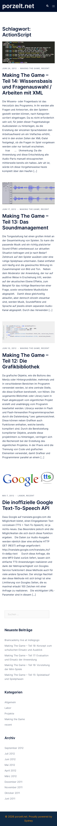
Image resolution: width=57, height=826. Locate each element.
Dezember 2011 (13, 781)
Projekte (9, 713)
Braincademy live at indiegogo (22, 640)
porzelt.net (18, 6)
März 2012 (11, 776)
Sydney (28, 820)
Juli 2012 (10, 753)
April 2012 (10, 770)
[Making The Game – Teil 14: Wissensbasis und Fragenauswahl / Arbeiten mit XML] (28, 52)
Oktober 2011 (12, 792)
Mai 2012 (10, 764)
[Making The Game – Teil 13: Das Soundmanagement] (28, 192)
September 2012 (14, 747)
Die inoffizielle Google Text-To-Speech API (27, 505)
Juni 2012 (10, 759)
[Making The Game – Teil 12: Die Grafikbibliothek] (28, 332)
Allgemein (10, 702)
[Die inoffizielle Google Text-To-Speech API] (28, 479)
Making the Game (30, 68)
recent (45, 68)
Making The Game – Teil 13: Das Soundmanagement (25, 222)
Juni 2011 (10, 798)
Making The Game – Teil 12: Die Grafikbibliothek (25, 361)
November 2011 (13, 787)
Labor (21, 495)
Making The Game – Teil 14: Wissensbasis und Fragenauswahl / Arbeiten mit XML (27, 84)
